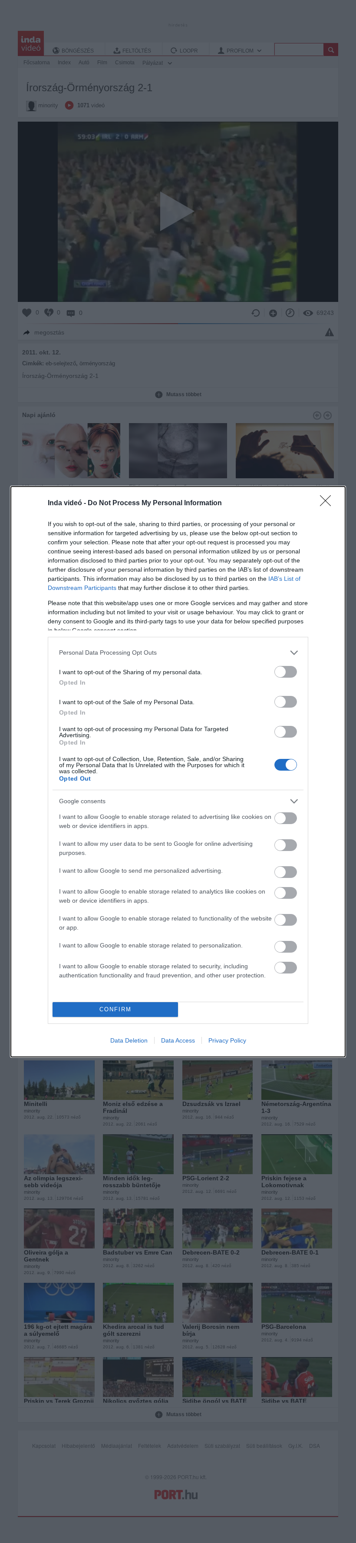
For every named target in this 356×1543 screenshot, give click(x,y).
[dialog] (178, 772)
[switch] (285, 672)
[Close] (328, 503)
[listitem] (178, 652)
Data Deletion (129, 1040)
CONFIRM (115, 1009)
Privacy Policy (227, 1040)
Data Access (178, 1040)
